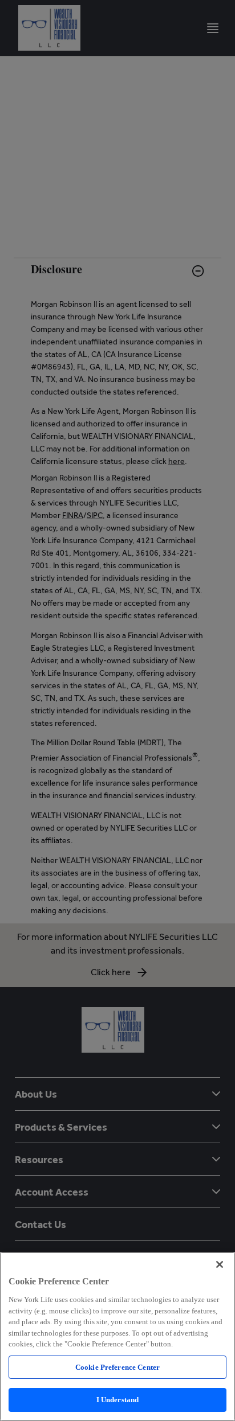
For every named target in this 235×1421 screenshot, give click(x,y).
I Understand (117, 1399)
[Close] (219, 1264)
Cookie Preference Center (117, 1367)
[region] (117, 1336)
